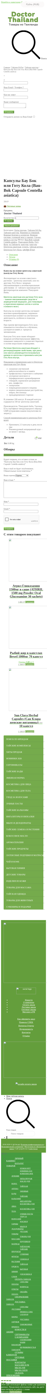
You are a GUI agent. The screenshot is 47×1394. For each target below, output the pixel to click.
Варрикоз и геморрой (29, 232)
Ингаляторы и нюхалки (20, 816)
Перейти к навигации (10, 2)
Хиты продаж (20, 230)
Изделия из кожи (16, 881)
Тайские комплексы (18, 746)
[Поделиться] (5, 1380)
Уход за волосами (17, 797)
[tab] (26, 254)
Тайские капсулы (31, 67)
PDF (40, 438)
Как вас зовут (10, 95)
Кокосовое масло (17, 836)
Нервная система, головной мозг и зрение (20, 236)
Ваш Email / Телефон (14, 87)
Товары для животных (19, 900)
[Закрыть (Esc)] (2, 1380)
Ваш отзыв (9, 480)
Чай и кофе (12, 862)
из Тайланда (14, 244)
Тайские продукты (17, 849)
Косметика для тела (18, 791)
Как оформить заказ (26, 1019)
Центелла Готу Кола (13, 250)
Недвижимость (26, 1029)
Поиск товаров (11, 1130)
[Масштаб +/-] (10, 1380)
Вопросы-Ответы (26, 1026)
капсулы (24, 244)
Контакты (26, 1032)
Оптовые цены (14, 206)
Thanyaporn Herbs (26, 242)
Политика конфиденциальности (32, 1145)
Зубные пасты (14, 804)
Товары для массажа (18, 887)
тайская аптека (36, 247)
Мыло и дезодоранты (18, 823)
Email (7, 509)
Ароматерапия (15, 842)
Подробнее (17, 1392)
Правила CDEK (26, 1022)
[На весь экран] (7, 1380)
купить (25, 247)
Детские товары (15, 874)
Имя (6, 502)
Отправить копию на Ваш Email (18, 117)
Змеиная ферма (15, 778)
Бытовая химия (15, 868)
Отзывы (26, 1036)
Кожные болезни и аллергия (16, 235)
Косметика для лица (18, 784)
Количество (9, 218)
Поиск (9, 1098)
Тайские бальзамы (17, 810)
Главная (7, 67)
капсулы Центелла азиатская (20, 245)
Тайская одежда (16, 894)
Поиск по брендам (17, 739)
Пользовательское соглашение (12, 1147)
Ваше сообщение (11, 102)
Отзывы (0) (14, 259)
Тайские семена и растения (22, 829)
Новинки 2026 (14, 758)
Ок (10, 1392)
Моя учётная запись (15, 1096)
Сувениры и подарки (18, 907)
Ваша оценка (9, 475)
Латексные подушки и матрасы (25, 855)
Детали (12, 257)
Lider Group (33, 1149)
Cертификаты (14, 765)
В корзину (9, 221)
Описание (13, 254)
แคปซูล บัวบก (29, 250)
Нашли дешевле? (12, 226)
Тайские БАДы (17, 67)
